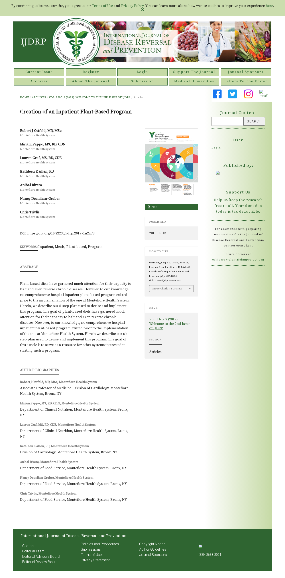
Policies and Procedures (100, 544)
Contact (28, 546)
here (269, 6)
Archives (39, 81)
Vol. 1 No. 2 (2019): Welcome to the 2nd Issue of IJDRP (89, 97)
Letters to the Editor (245, 81)
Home (24, 97)
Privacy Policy (132, 6)
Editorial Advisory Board (41, 556)
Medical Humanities (194, 81)
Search (254, 121)
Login (142, 72)
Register (91, 72)
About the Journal (91, 81)
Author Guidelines (152, 549)
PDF (154, 207)
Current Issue (39, 72)
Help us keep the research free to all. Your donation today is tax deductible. (238, 206)
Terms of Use (102, 6)
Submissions (91, 549)
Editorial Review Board (39, 562)
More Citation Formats (167, 288)
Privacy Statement (95, 560)
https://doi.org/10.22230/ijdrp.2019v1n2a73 (60, 233)
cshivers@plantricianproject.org (238, 259)
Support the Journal (194, 72)
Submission (142, 81)
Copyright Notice (152, 544)
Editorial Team (33, 551)
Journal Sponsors (245, 72)
